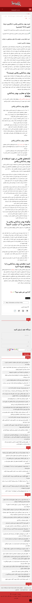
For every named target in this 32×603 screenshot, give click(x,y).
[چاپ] (25, 18)
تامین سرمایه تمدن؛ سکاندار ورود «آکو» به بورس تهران (16, 579)
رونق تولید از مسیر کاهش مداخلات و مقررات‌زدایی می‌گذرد (15, 517)
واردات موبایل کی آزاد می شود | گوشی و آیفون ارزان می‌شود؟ (15, 453)
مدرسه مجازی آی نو (24, 590)
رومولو (13, 270)
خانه (28, 14)
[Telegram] (27, 310)
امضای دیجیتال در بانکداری (22, 520)
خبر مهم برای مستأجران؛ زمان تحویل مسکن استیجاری (17, 455)
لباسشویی (17, 590)
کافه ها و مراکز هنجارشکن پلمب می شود (19, 404)
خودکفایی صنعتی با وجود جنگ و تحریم (20, 571)
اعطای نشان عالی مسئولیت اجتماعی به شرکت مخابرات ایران (15, 553)
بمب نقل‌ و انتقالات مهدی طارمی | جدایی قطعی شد (17, 458)
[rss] (10, 594)
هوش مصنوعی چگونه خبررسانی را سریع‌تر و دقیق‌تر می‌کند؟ (15, 509)
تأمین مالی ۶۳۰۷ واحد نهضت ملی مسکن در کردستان (17, 523)
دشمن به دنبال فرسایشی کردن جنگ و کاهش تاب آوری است (15, 401)
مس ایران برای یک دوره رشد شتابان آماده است (18, 388)
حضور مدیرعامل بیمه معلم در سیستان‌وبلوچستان (18, 399)
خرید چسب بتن (21, 144)
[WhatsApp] (23, 310)
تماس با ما (14, 594)
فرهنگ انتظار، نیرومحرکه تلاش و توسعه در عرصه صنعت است (15, 391)
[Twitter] (19, 310)
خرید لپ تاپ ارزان (27, 587)
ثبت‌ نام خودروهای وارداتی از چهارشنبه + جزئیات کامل (16, 491)
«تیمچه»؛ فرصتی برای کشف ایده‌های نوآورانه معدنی (17, 380)
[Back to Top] (30, 600)
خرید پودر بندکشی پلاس (24, 99)
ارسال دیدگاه (26, 354)
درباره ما (19, 594)
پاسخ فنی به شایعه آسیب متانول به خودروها (18, 372)
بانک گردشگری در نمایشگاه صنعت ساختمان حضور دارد (16, 526)
